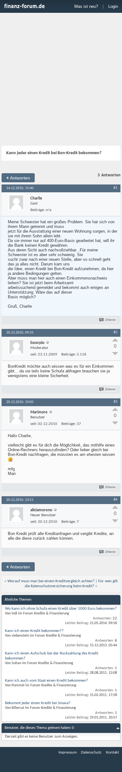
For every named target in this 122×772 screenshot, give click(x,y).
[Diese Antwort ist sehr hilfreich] (115, 340)
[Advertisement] (61, 80)
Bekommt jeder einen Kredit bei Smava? (37, 703)
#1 (115, 188)
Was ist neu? (86, 6)
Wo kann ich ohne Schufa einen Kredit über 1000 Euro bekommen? (61, 609)
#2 (115, 332)
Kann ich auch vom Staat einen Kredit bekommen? (46, 681)
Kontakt (112, 752)
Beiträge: (37, 210)
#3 (115, 402)
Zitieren (110, 320)
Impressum (67, 752)
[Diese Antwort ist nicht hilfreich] (115, 354)
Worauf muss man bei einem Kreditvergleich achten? (51, 581)
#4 (115, 500)
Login (113, 6)
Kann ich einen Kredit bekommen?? (34, 631)
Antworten (18, 177)
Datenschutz (91, 752)
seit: (33, 354)
